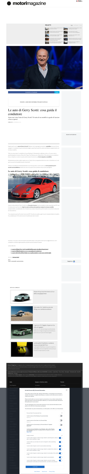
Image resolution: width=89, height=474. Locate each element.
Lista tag (15, 373)
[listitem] (44, 413)
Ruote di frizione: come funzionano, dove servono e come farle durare (56, 32)
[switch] (60, 416)
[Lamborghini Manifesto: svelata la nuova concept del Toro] (22, 349)
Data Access (44, 471)
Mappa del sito (10, 373)
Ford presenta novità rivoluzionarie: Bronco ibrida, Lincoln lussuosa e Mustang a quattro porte (56, 39)
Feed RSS (78, 371)
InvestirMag (62, 385)
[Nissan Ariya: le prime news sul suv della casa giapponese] (22, 297)
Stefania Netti (16, 257)
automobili (13, 261)
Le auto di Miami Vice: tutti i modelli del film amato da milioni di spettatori (29, 249)
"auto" (9, 261)
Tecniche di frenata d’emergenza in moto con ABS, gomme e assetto (75, 28)
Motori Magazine (12, 365)
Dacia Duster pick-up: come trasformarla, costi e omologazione (74, 32)
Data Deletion (37, 471)
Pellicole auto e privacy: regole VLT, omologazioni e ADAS (74, 42)
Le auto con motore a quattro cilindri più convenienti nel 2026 (56, 28)
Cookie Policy (55, 371)
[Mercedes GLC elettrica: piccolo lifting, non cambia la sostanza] (22, 313)
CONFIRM (35, 466)
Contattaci (50, 371)
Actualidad (37, 385)
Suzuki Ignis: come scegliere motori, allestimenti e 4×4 (74, 35)
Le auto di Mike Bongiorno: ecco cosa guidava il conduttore (26, 251)
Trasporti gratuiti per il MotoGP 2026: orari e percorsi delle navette (56, 35)
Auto (9, 259)
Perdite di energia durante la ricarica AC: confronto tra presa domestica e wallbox (75, 39)
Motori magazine (19, 374)
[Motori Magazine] (26, 3)
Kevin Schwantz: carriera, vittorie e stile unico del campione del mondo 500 (56, 42)
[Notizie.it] (79, 1)
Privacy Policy (52, 471)
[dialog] (44, 431)
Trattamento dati (73, 371)
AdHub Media (31, 374)
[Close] (67, 390)
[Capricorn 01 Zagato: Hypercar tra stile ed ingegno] (22, 331)
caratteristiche (20, 261)
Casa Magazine (13, 385)
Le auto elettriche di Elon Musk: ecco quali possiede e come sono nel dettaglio (31, 253)
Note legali (67, 371)
